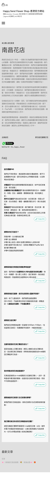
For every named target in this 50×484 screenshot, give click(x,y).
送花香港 (10, 43)
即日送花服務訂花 (41, 137)
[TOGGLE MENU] (3, 23)
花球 (3, 459)
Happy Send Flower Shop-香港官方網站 (23, 11)
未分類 (4, 43)
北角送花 (5, 137)
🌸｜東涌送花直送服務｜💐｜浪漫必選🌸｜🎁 (19, 462)
